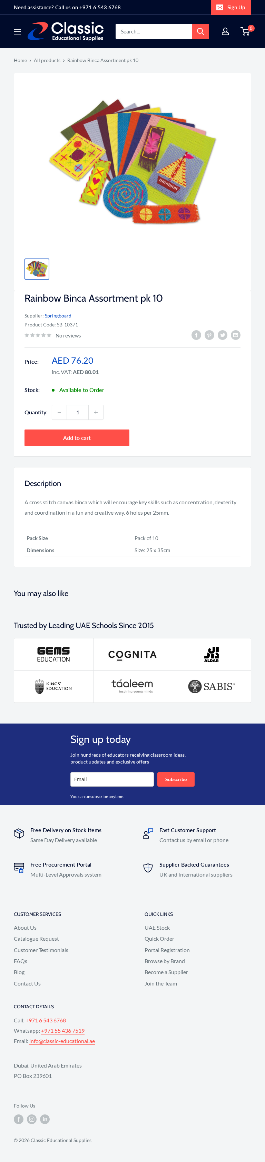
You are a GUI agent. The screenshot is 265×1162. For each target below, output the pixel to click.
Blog (19, 972)
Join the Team (161, 983)
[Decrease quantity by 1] (59, 412)
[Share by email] (236, 334)
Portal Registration (167, 950)
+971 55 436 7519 (63, 1030)
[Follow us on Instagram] (32, 1119)
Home (20, 60)
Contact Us (27, 983)
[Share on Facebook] (196, 334)
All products (47, 60)
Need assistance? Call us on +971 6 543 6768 (67, 7)
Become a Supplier (166, 972)
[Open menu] (17, 31)
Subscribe (176, 779)
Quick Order (159, 938)
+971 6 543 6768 (46, 1020)
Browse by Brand (165, 961)
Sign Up (236, 7)
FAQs (20, 961)
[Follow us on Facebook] (18, 1119)
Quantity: (36, 412)
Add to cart (77, 437)
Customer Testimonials (41, 950)
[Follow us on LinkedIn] (45, 1119)
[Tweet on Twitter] (222, 334)
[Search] (200, 31)
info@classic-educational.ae (62, 1041)
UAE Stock (157, 927)
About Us (25, 927)
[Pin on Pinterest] (209, 334)
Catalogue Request (36, 938)
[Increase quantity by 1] (96, 412)
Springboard (58, 316)
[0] (245, 31)
